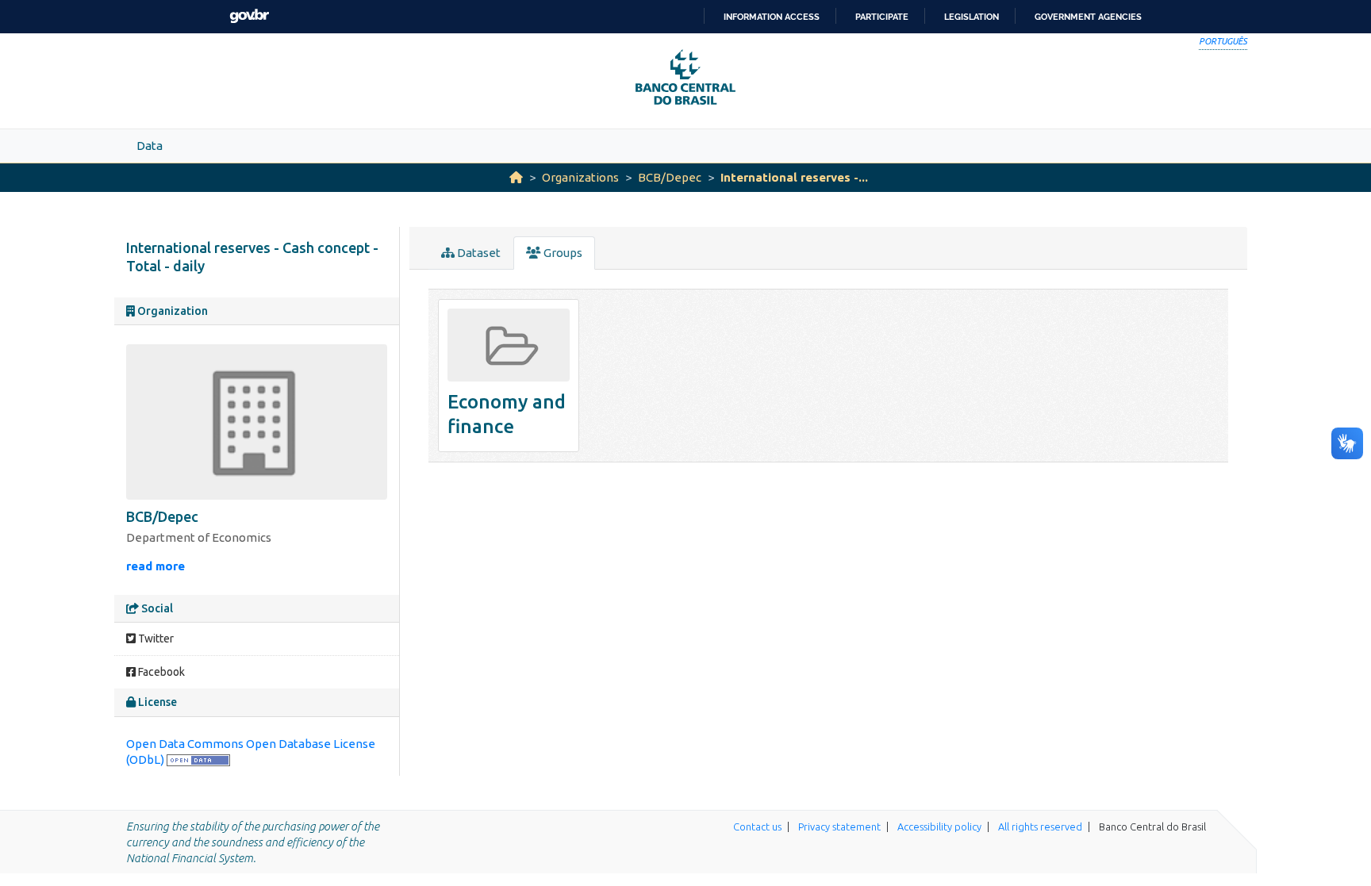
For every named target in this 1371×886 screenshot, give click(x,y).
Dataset (478, 252)
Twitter (155, 638)
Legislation (971, 16)
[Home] (516, 177)
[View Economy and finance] (508, 375)
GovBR (249, 16)
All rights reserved (1040, 826)
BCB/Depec (669, 177)
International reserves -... (794, 177)
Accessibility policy (939, 826)
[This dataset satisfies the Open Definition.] (198, 759)
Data (149, 145)
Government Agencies (1088, 16)
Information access (772, 16)
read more (155, 566)
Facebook (160, 671)
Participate (881, 16)
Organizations (580, 177)
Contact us (757, 826)
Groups (561, 252)
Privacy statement (839, 826)
